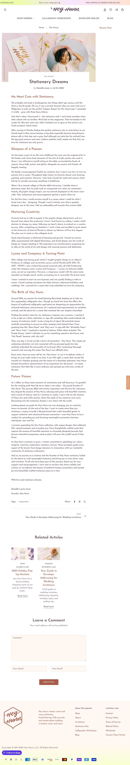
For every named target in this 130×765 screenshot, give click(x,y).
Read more (23, 596)
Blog (110, 18)
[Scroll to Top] (125, 751)
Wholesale (110, 731)
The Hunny (54, 28)
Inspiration (24, 502)
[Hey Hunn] (65, 9)
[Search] (5, 10)
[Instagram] (16, 760)
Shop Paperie (24, 18)
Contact (109, 713)
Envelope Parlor (89, 18)
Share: (67, 502)
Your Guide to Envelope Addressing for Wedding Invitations (48, 578)
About (78, 718)
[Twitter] (84, 502)
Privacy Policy (112, 718)
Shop (77, 713)
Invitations (80, 722)
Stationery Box (82, 726)
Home (41, 28)
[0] (122, 10)
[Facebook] (74, 502)
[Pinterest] (79, 502)
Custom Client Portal (115, 735)
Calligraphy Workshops (56, 18)
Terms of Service (113, 722)
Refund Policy (112, 726)
